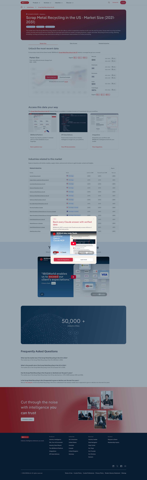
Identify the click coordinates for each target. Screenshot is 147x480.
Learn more (83, 259)
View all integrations (63, 259)
